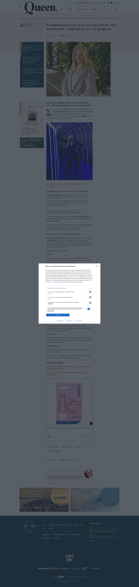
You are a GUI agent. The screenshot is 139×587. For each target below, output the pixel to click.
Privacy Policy (78, 320)
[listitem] (69, 288)
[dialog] (69, 293)
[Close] (97, 266)
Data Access (69, 320)
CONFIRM (58, 315)
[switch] (89, 292)
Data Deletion (60, 320)
